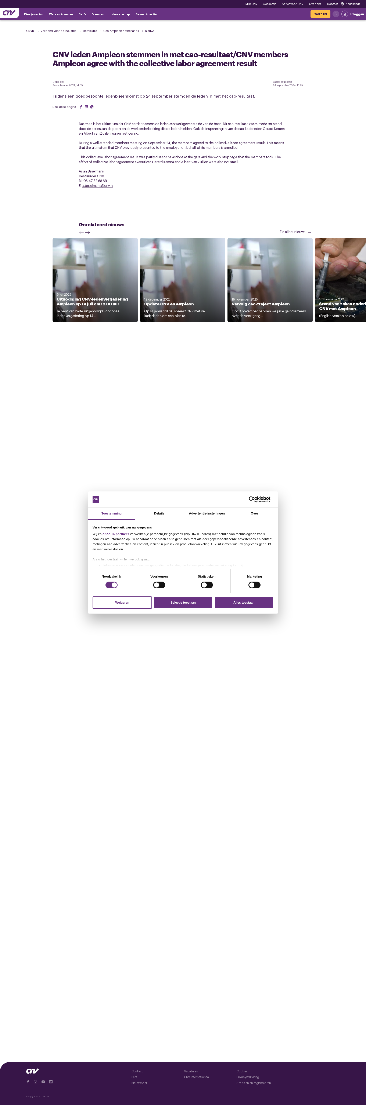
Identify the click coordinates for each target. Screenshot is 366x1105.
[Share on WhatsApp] (92, 107)
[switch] (159, 585)
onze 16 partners (116, 534)
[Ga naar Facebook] (28, 1082)
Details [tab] (159, 513)
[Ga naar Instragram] (35, 1082)
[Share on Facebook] (81, 107)
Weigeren (122, 602)
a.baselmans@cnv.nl (98, 185)
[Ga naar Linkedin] (51, 1082)
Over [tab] (254, 513)
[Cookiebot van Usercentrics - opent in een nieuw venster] (255, 499)
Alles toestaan (243, 602)
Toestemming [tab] (111, 513)
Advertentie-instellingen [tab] (207, 513)
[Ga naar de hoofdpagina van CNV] (9, 13)
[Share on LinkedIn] (86, 107)
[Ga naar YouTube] (43, 1082)
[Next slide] (88, 232)
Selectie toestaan (183, 602)
